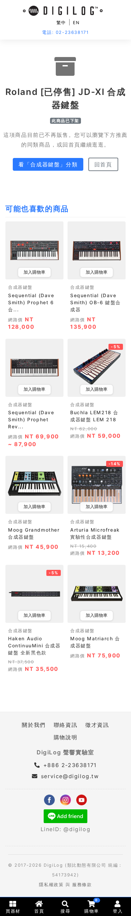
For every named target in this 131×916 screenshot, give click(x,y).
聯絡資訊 (65, 724)
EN (76, 22)
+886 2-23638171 (69, 765)
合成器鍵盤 (20, 287)
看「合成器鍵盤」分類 (48, 164)
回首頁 (103, 164)
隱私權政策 (51, 884)
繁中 (61, 22)
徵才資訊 (97, 724)
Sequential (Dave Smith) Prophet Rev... (31, 419)
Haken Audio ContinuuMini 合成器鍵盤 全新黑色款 (34, 645)
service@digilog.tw (70, 776)
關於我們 (33, 724)
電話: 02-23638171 (65, 32)
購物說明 (65, 737)
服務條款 (82, 884)
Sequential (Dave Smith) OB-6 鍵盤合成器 (95, 302)
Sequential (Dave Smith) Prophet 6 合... (31, 302)
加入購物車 (34, 272)
